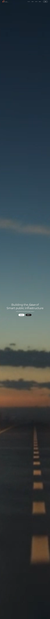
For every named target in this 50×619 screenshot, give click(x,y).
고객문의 (45, 1)
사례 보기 (21, 314)
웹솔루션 (40, 1)
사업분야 (32, 1)
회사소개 (29, 1)
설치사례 (36, 1)
